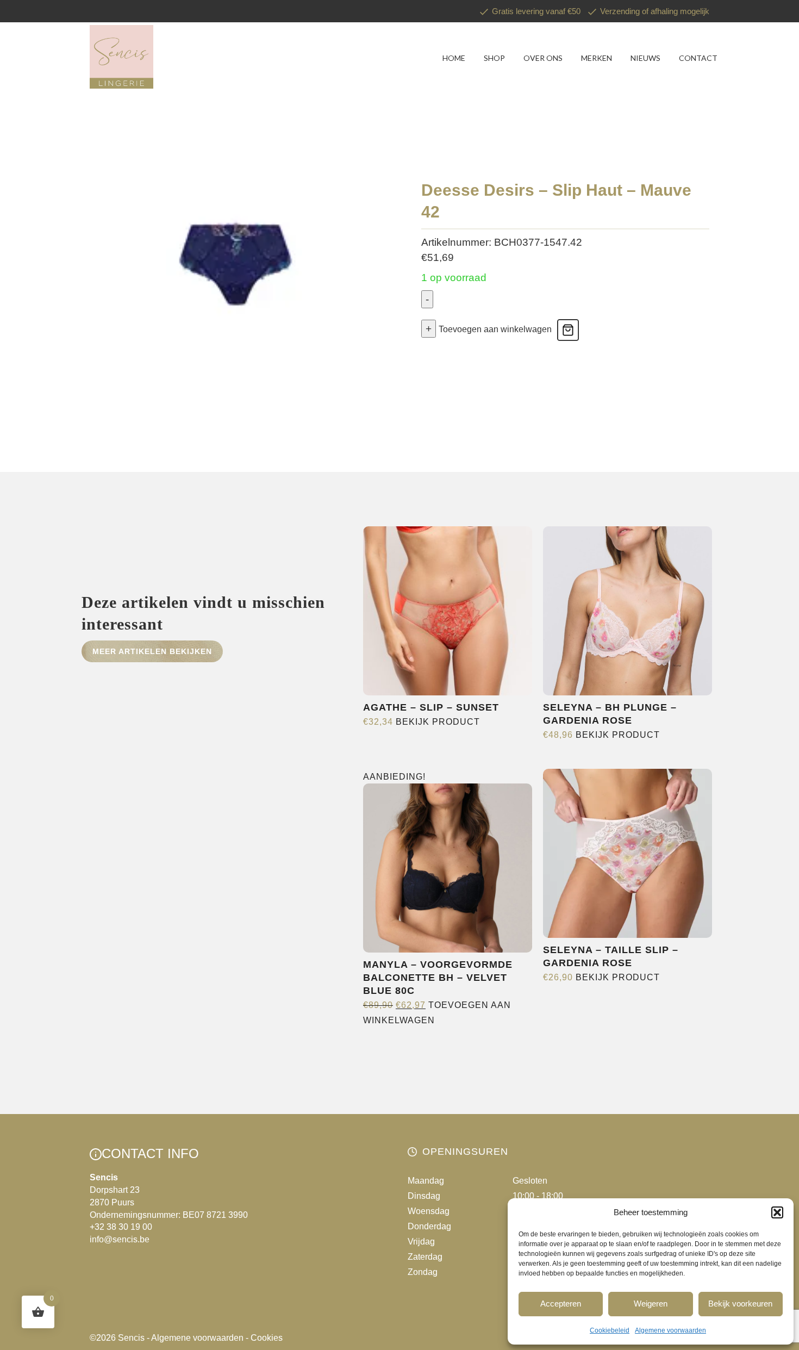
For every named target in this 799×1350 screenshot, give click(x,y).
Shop (494, 58)
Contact (698, 58)
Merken (596, 58)
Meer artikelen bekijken (152, 651)
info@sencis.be (119, 1239)
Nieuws (645, 58)
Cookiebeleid (609, 1330)
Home (453, 58)
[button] (777, 1212)
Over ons (543, 58)
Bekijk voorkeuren (740, 1303)
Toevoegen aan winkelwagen (495, 329)
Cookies (267, 1337)
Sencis (131, 1337)
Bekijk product (438, 721)
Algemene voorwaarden (670, 1330)
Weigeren (650, 1303)
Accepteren (560, 1303)
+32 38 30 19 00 (121, 1226)
